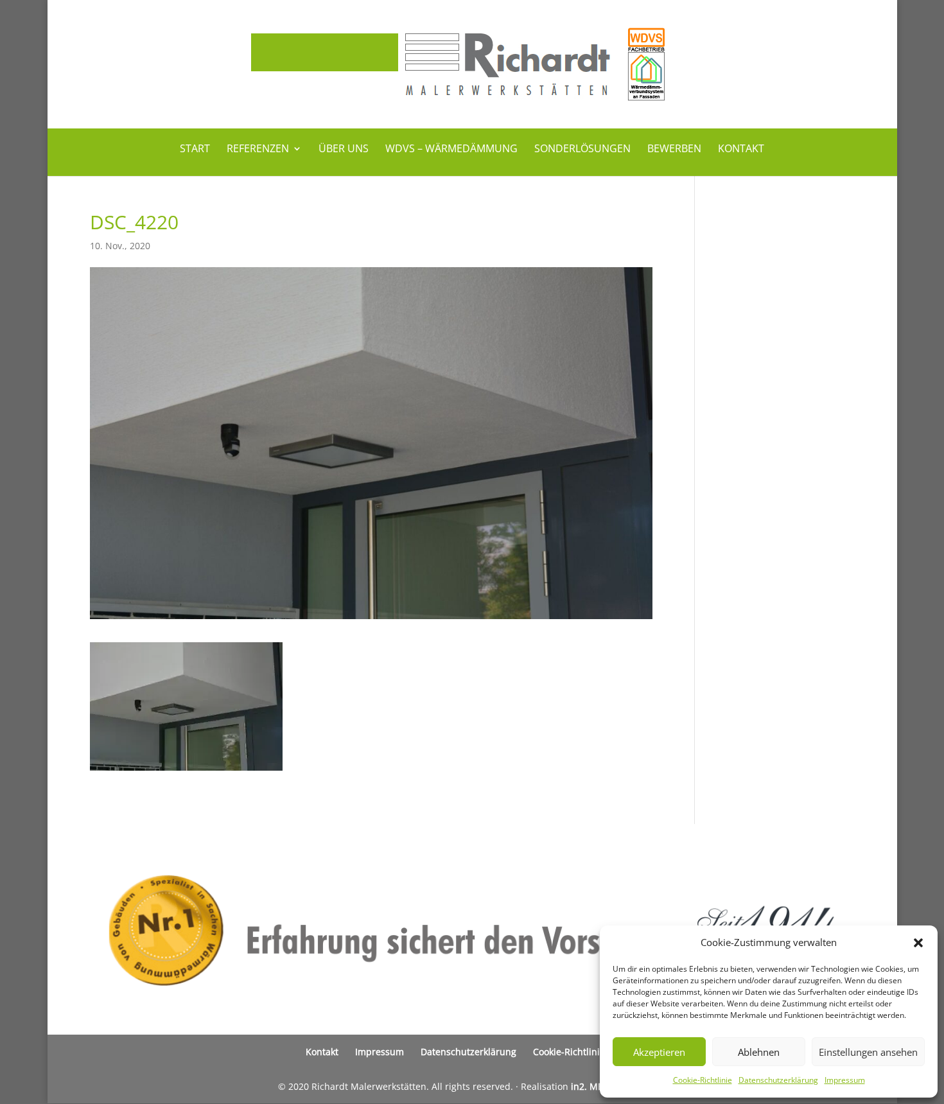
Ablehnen (759, 1052)
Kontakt (741, 149)
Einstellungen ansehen (868, 1052)
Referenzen (258, 149)
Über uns (344, 149)
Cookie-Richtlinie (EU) (578, 1052)
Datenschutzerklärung (778, 1079)
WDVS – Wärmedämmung (451, 149)
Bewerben (674, 149)
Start (195, 149)
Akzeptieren (659, 1052)
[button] (918, 942)
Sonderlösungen (582, 149)
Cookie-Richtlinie (702, 1079)
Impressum (845, 1079)
